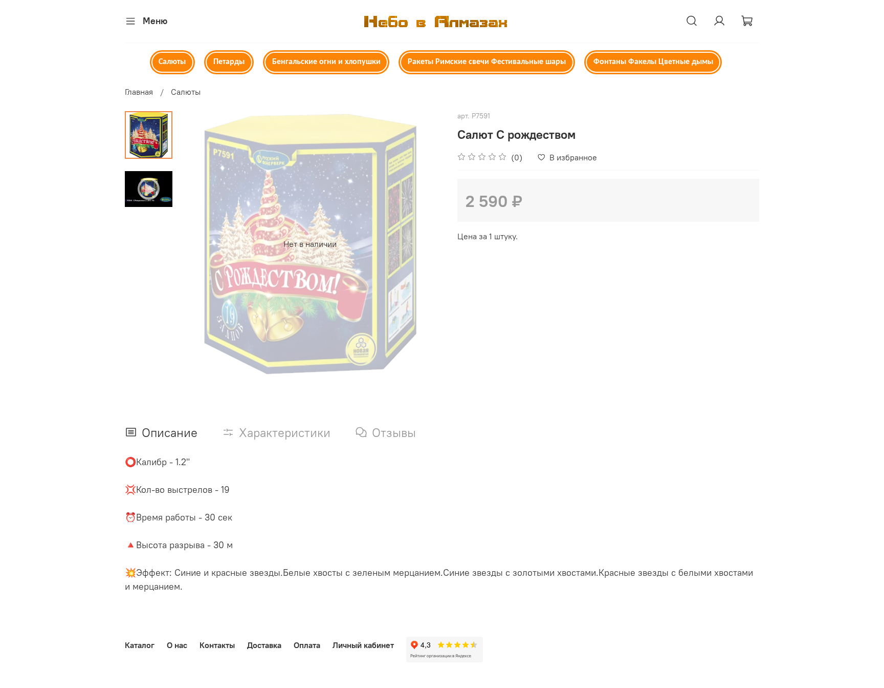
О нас (177, 645)
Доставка (264, 645)
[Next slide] (421, 244)
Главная (139, 92)
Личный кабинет (363, 645)
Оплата (307, 645)
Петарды (229, 62)
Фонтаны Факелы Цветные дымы (653, 62)
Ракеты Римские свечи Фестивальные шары (487, 62)
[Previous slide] (198, 244)
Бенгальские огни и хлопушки (326, 62)
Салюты (172, 62)
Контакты (217, 645)
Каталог (139, 645)
